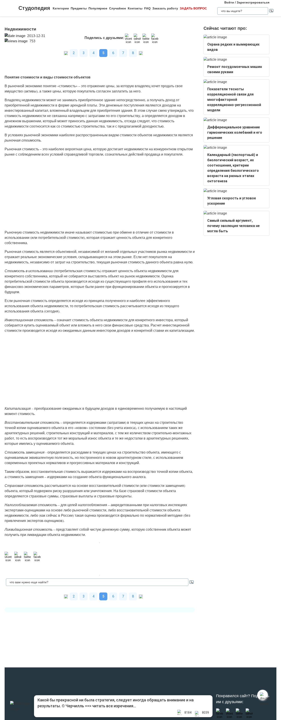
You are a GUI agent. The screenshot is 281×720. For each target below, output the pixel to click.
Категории (61, 8)
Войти (229, 2)
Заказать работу (165, 8)
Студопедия (34, 8)
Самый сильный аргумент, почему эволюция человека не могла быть (233, 225)
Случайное (117, 8)
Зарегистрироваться (253, 2)
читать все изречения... (114, 706)
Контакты (135, 8)
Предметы (79, 8)
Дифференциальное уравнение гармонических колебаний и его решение (234, 132)
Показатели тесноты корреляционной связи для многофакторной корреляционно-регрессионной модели (234, 99)
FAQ (147, 8)
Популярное (97, 8)
